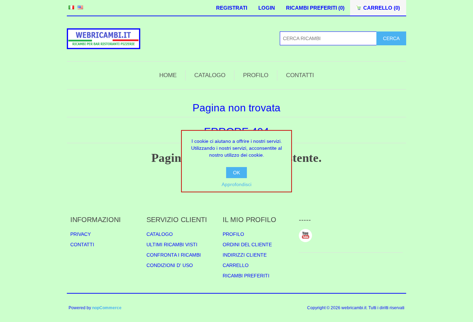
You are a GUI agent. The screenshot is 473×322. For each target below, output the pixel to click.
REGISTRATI (231, 8)
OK (236, 172)
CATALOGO (209, 75)
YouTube (305, 235)
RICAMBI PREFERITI (246, 275)
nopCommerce (107, 307)
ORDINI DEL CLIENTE (247, 244)
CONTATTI (300, 75)
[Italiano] (71, 7)
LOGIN (266, 8)
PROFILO (255, 75)
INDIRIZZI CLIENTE (245, 255)
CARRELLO (236, 265)
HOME (168, 75)
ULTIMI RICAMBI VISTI (171, 244)
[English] (80, 7)
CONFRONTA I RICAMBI (173, 255)
